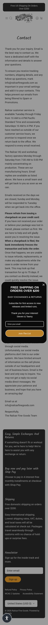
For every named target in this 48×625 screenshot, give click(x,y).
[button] (7, 618)
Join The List (24, 333)
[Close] (44, 285)
